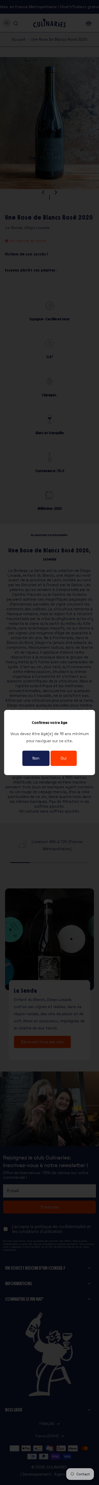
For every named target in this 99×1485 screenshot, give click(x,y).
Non (35, 758)
